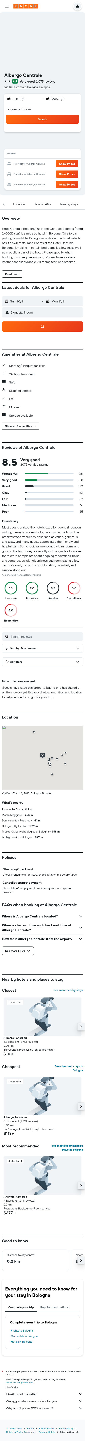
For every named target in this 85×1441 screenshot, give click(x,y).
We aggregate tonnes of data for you (31, 1401)
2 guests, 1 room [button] (19, 109)
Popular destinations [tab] (54, 1307)
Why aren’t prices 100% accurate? (29, 1408)
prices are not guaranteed (19, 1382)
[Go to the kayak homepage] (25, 6)
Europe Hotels (46, 1428)
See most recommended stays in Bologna (67, 1147)
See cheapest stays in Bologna (69, 1068)
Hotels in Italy (66, 1428)
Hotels (30, 1428)
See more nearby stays (68, 990)
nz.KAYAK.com (14, 1428)
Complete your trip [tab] (21, 1307)
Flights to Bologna (22, 1330)
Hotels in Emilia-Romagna (20, 1432)
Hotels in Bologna (21, 1341)
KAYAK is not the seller (21, 1394)
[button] (6, 6)
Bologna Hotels (47, 1432)
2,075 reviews (45, 81)
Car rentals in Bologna (24, 1336)
